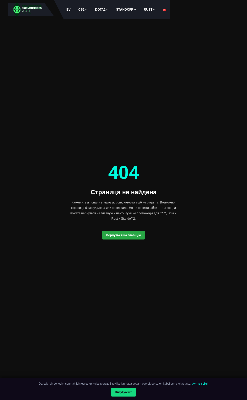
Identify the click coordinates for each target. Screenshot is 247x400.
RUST (148, 9)
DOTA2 (100, 9)
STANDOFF (124, 9)
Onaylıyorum (123, 392)
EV (68, 9)
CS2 (81, 9)
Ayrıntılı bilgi (199, 383)
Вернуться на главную (123, 235)
